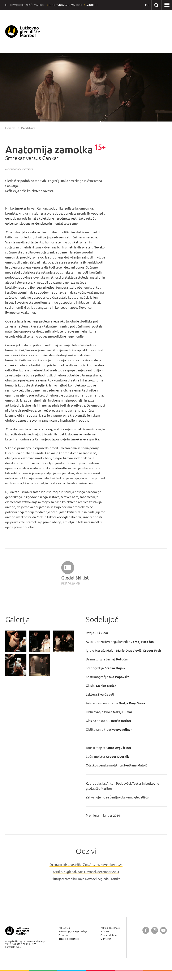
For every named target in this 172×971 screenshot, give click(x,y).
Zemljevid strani (108, 935)
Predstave (28, 128)
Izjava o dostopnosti (69, 938)
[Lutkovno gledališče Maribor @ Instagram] (154, 930)
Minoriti (91, 4)
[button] (9, 87)
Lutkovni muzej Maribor (66, 4)
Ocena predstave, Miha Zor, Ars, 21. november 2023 (86, 864)
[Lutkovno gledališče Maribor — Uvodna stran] (22, 31)
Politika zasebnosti (110, 927)
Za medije (64, 935)
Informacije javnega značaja (73, 931)
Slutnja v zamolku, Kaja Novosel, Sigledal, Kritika (86, 879)
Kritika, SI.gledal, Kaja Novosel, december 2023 (86, 872)
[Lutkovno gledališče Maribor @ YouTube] (163, 930)
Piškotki (104, 931)
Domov (10, 128)
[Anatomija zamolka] (16, 641)
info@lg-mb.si (14, 946)
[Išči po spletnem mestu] (156, 5)
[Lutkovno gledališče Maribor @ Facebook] (145, 930)
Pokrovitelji (64, 927)
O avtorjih (105, 938)
